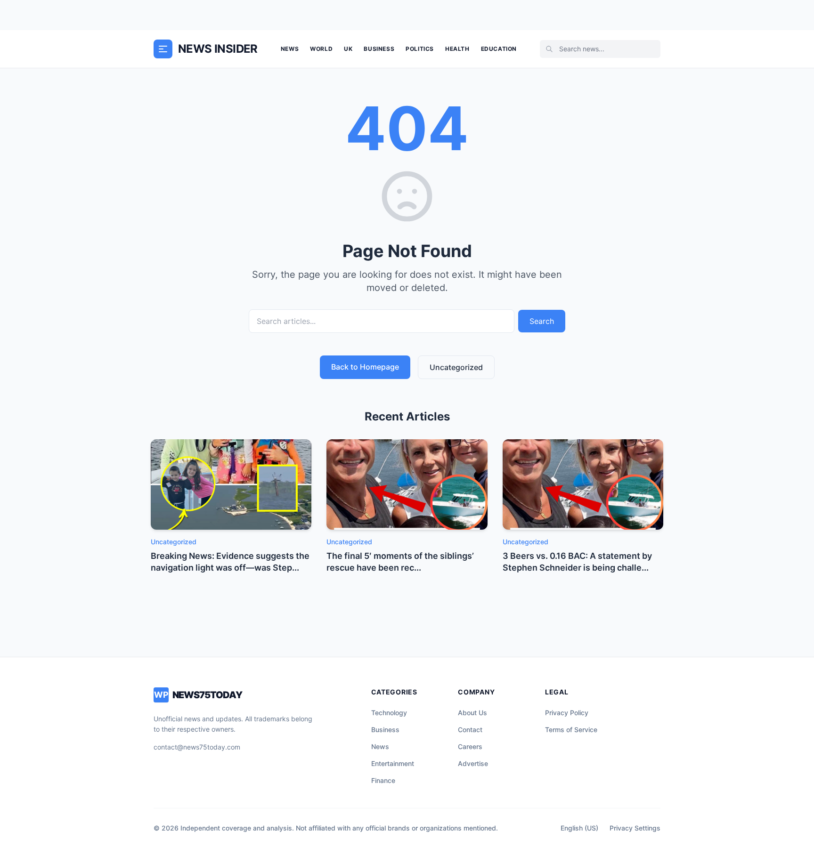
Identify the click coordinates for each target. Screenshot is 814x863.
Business (379, 48)
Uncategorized (456, 367)
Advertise (473, 763)
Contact (470, 730)
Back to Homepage (365, 366)
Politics (420, 48)
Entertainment (392, 763)
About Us (472, 713)
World (321, 48)
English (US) (579, 828)
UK (348, 48)
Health (457, 48)
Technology (389, 713)
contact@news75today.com (197, 747)
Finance (383, 780)
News (290, 48)
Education (499, 48)
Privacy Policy (566, 713)
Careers (470, 746)
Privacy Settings (635, 828)
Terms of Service (571, 730)
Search (541, 321)
